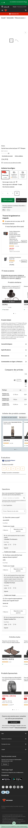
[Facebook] (3, 787)
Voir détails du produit (7, 156)
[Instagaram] (10, 787)
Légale (3, 749)
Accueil (3, 17)
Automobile (10, 17)
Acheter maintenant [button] (21, 200)
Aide (2, 733)
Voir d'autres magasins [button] (8, 186)
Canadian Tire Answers (10, 539)
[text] (11, 307)
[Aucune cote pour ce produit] (4, 153)
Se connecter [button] (14, 722)
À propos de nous (5, 744)
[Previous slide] (2, 3)
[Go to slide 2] (17, 40)
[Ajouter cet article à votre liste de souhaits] (17, 193)
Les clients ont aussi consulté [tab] (9, 417)
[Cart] (26, 10)
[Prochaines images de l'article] (25, 32)
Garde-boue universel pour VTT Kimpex (13, 148)
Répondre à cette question (18, 530)
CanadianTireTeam (9, 582)
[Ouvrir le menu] (2, 10)
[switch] (16, 380)
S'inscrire (5, 764)
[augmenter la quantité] (2, 193)
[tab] (5, 175)
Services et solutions (6, 738)
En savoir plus (5, 775)
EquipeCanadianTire (10, 619)
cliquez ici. (18, 278)
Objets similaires (19, 156)
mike (4, 560)
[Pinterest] (18, 787)
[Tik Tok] (22, 787)
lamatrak (5, 603)
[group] (9, 698)
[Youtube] (14, 787)
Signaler (6, 548)
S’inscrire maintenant (20, 727)
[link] (5, 153)
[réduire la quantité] (12, 193)
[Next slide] (26, 3)
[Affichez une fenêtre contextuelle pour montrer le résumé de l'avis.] (20, 261)
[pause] (4, 3)
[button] (16, 182)
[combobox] (15, 511)
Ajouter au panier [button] (8, 200)
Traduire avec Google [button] (8, 526)
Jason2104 (6, 520)
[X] (7, 787)
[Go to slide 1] (11, 40)
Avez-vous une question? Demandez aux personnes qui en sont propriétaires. (12, 493)
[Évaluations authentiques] (9, 461)
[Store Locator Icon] (2, 7)
